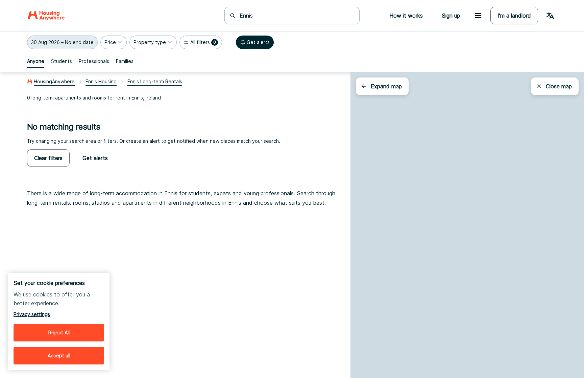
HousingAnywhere (54, 81)
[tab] (35, 61)
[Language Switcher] (550, 15)
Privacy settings (32, 314)
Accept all (59, 355)
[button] (62, 42)
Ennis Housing (101, 81)
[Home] (46, 15)
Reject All (59, 332)
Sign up (451, 15)
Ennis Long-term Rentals (154, 81)
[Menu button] (478, 15)
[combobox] (296, 15)
